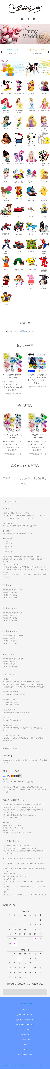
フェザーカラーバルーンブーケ (14, 376)
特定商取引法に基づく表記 (25, 1024)
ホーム (25, 1009)
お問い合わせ (25, 1034)
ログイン (25, 1049)
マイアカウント (25, 1039)
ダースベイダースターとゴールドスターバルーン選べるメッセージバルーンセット (37, 379)
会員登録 (25, 1044)
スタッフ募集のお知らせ (24, 331)
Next (48, 52)
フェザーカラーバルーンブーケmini (12, 436)
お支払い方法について (25, 1015)
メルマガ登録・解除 (25, 1054)
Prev (1, 52)
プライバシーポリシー (25, 1029)
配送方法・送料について (24, 1020)
